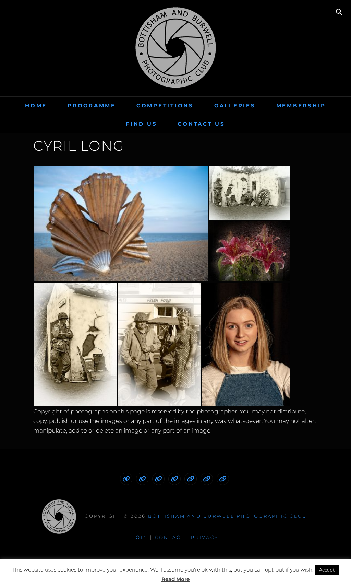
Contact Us (201, 123)
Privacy (204, 537)
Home (36, 105)
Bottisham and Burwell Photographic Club (227, 516)
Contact (169, 537)
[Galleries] (174, 479)
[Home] (126, 479)
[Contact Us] (223, 479)
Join (140, 537)
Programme (92, 105)
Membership (301, 105)
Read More (175, 579)
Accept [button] (327, 570)
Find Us (141, 123)
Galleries (235, 105)
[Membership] (190, 479)
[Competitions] (158, 479)
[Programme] (142, 479)
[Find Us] (207, 479)
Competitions (165, 105)
